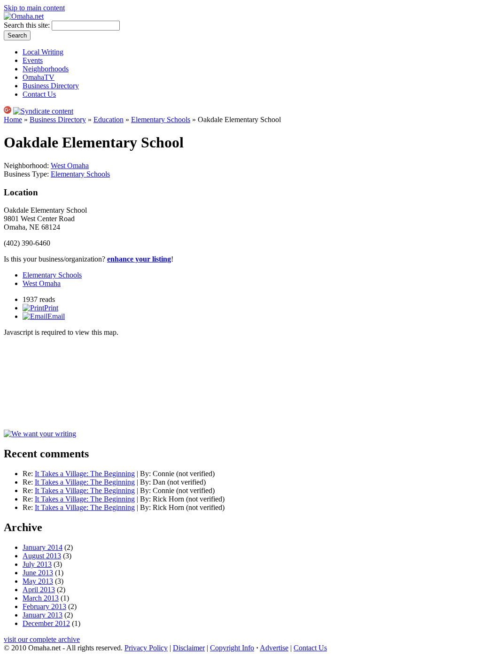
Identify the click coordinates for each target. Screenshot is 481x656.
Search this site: (28, 25)
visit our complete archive (42, 639)
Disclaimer (189, 648)
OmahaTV (38, 77)
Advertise (274, 648)
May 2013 (38, 581)
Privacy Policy (146, 648)
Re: (29, 474)
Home (13, 119)
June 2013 (38, 573)
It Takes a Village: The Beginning (85, 474)
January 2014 (42, 547)
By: (146, 474)
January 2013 (42, 615)
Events (33, 60)
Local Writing (43, 52)
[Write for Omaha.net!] (40, 434)
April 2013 (39, 590)
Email (56, 316)
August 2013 (42, 556)
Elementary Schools (160, 119)
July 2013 (37, 564)
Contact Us (39, 94)
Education (108, 119)
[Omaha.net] (24, 16)
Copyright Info (232, 648)
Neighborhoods (46, 69)
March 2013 (41, 598)
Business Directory (51, 86)
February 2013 (44, 606)
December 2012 (46, 623)
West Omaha (70, 166)
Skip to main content (34, 8)
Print (51, 308)
